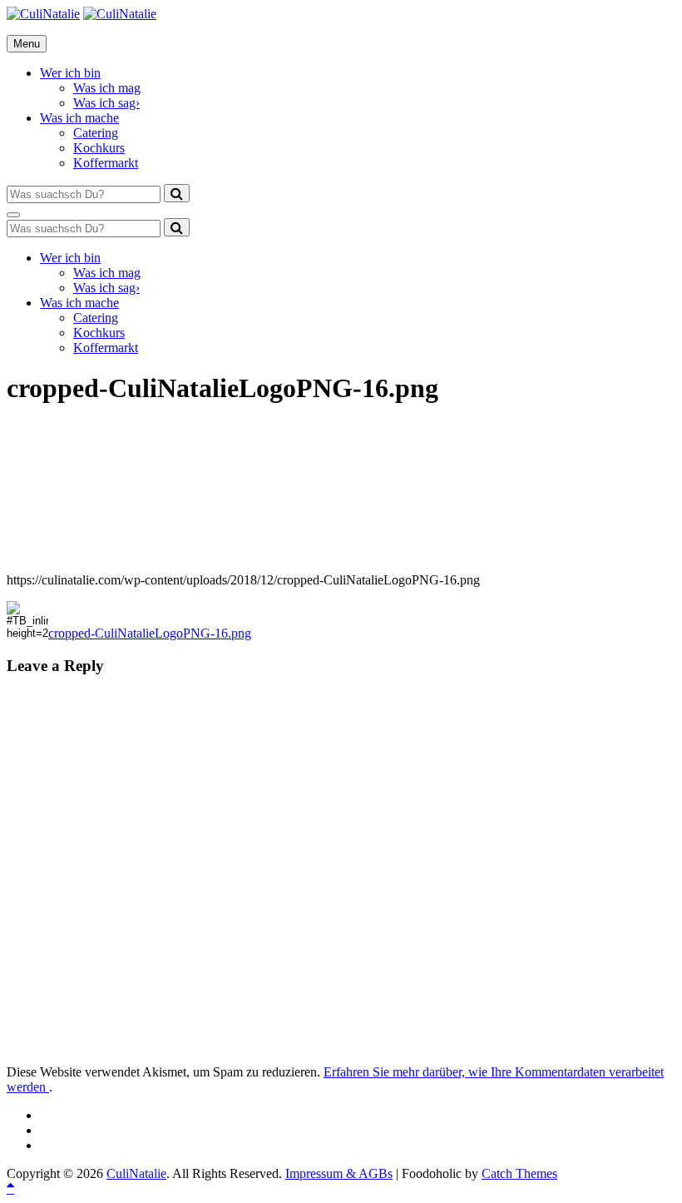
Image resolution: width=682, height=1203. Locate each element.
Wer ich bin (70, 73)
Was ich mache (79, 118)
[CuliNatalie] (119, 14)
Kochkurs (99, 148)
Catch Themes (519, 1173)
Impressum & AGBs (339, 1173)
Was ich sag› (106, 103)
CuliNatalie (136, 1173)
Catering (95, 133)
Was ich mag (107, 88)
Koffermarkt (105, 163)
